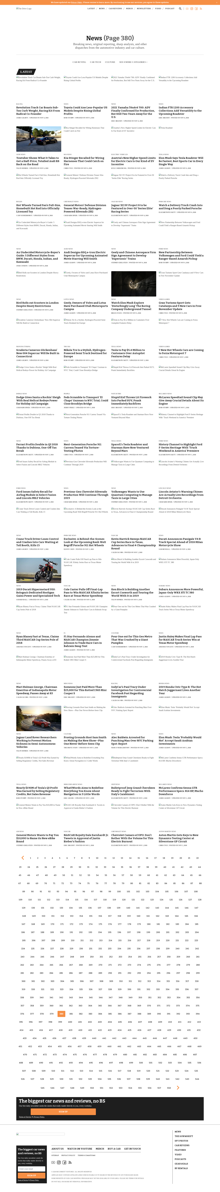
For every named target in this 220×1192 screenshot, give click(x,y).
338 (22, 997)
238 (158, 948)
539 (148, 1079)
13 (122, 858)
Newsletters (144, 9)
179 (139, 924)
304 (62, 981)
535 (109, 1079)
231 (90, 948)
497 (111, 1063)
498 (121, 1063)
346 (101, 997)
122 (142, 900)
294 (149, 973)
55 (106, 875)
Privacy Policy (76, 2)
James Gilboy (22, 118)
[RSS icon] (70, 1162)
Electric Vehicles (119, 154)
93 (58, 891)
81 (140, 883)
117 (95, 900)
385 (110, 1014)
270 (100, 965)
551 (101, 1088)
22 (197, 858)
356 (198, 997)
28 (63, 867)
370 (149, 1006)
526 (23, 1079)
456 (70, 1046)
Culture (110, 62)
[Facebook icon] (64, 1162)
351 (150, 997)
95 (75, 891)
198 (138, 932)
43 (190, 867)
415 (31, 1030)
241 (187, 948)
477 (95, 1054)
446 (155, 1038)
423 (110, 1030)
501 (150, 1063)
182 (167, 924)
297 (178, 973)
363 (80, 1006)
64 (182, 875)
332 (148, 989)
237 (148, 948)
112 (48, 900)
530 (61, 1079)
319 (23, 989)
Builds (19, 202)
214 (110, 940)
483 (155, 1054)
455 (60, 1046)
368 (129, 1006)
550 (92, 1088)
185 (196, 924)
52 (80, 875)
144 (167, 908)
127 (190, 900)
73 (71, 883)
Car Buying (79, 62)
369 (139, 1006)
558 (169, 1088)
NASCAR (114, 535)
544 (197, 1079)
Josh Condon (22, 266)
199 (148, 932)
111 (39, 900)
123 (152, 900)
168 (33, 924)
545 (42, 1088)
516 (110, 1071)
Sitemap (55, 1155)
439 (84, 1038)
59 (140, 875)
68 (28, 883)
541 (167, 1079)
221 (177, 940)
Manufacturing (23, 346)
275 (149, 965)
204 (197, 932)
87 (191, 883)
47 (37, 875)
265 (51, 965)
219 (158, 940)
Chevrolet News (71, 202)
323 (61, 989)
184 (187, 924)
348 (120, 997)
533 (90, 1079)
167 (23, 924)
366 (110, 1006)
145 (177, 908)
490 (41, 1063)
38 (147, 867)
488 (21, 1063)
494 (81, 1063)
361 (61, 1006)
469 (199, 1046)
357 (22, 1006)
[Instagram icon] (59, 1162)
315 (168, 981)
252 (111, 957)
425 (129, 1030)
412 (189, 1022)
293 (139, 973)
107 (186, 891)
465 (159, 1046)
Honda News (164, 683)
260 (188, 957)
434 (35, 1038)
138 (109, 908)
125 (171, 900)
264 (42, 965)
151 (52, 916)
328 (110, 989)
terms (131, 1178)
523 (177, 1071)
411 (179, 1022)
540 (158, 1079)
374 (188, 1006)
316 (177, 981)
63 (174, 875)
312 (139, 981)
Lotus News (69, 299)
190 (62, 932)
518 (129, 1071)
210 (72, 940)
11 (105, 858)
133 (61, 908)
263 (32, 965)
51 (72, 875)
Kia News (68, 154)
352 (159, 997)
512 (72, 1071)
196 (119, 932)
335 (177, 989)
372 (168, 1006)
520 (148, 1071)
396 (31, 1022)
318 (196, 981)
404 (110, 1022)
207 (43, 940)
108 (196, 891)
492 (61, 1063)
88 (200, 883)
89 (23, 891)
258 (168, 957)
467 (179, 1046)
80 (131, 883)
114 (67, 900)
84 (165, 883)
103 (147, 891)
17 (155, 858)
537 (128, 1079)
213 (100, 940)
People (67, 394)
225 (33, 948)
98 (101, 891)
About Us (57, 1148)
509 (43, 1071)
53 (89, 875)
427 (149, 1030)
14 (130, 858)
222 (186, 940)
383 (90, 1014)
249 (82, 957)
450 (195, 1038)
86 (183, 883)
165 (186, 916)
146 (186, 908)
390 (159, 1014)
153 (71, 916)
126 (180, 900)
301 (33, 981)
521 (158, 1071)
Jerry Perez (69, 408)
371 (158, 1006)
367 (119, 1006)
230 (81, 948)
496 (101, 1063)
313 (149, 981)
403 (100, 1022)
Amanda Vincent (23, 647)
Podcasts (180, 1159)
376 (22, 1014)
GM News (20, 831)
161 (148, 916)
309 (111, 981)
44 (199, 867)
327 (100, 989)
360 (51, 1006)
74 (79, 883)
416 (41, 1030)
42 (182, 867)
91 (41, 891)
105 (167, 891)
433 (24, 1038)
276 (159, 965)
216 (129, 940)
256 (149, 957)
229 (71, 948)
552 (111, 1088)
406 (130, 1022)
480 (125, 1054)
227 (52, 948)
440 (94, 1038)
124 (161, 900)
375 (197, 1006)
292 (129, 973)
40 (164, 867)
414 (21, 1030)
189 (52, 932)
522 (167, 1071)
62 (165, 875)
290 (110, 973)
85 (174, 883)
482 (145, 1054)
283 (41, 973)
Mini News (68, 683)
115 (76, 900)
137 (99, 908)
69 (37, 883)
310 (121, 981)
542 (177, 1079)
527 (32, 1079)
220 (167, 940)
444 (134, 1038)
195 (109, 932)
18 (164, 858)
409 (160, 1022)
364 (90, 1006)
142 (147, 908)
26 (46, 867)
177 (119, 924)
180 (148, 924)
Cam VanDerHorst (24, 215)
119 (114, 900)
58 (131, 875)
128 (199, 900)
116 (86, 900)
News (102, 9)
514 (91, 1071)
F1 (64, 633)
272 (119, 965)
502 (160, 1063)
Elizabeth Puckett (119, 215)
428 (159, 1030)
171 (62, 924)
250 (92, 957)
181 (158, 924)
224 (23, 948)
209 (63, 940)
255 (139, 957)
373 (178, 1006)
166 (196, 916)
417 (51, 1030)
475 (75, 1054)
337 (196, 989)
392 (178, 1014)
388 (139, 1014)
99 (109, 891)
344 (81, 997)
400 (70, 1022)
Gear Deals (181, 1164)
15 (139, 858)
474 (65, 1054)
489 (31, 1063)
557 (159, 1088)
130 (33, 908)
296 (168, 973)
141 (138, 908)
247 (62, 957)
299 (198, 973)
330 (129, 989)
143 (157, 908)
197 (129, 932)
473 (55, 1054)
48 (46, 875)
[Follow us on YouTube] (187, 8)
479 (115, 1054)
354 (178, 997)
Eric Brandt (116, 121)
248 (72, 957)
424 (120, 1030)
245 (42, 957)
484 (165, 1054)
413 (199, 1022)
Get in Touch (132, 1148)
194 (100, 932)
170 (52, 924)
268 (81, 965)
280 (198, 965)
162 (157, 916)
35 (122, 867)
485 (175, 1054)
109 (20, 900)
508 (34, 1071)
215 (120, 940)
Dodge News (21, 394)
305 (72, 981)
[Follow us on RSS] (201, 8)
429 (169, 1030)
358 (32, 1006)
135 (80, 908)
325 (81, 989)
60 (148, 875)
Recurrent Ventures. (65, 1172)
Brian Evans (116, 313)
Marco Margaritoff (120, 748)
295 (158, 973)
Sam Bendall (164, 549)
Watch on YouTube (79, 1148)
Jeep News (115, 784)
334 (167, 989)
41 (173, 867)
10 (97, 858)
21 (189, 858)
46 (28, 875)
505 (189, 1063)
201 (167, 932)
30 (80, 867)
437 (64, 1038)
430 (179, 1030)
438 (74, 1038)
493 (71, 1063)
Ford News (163, 249)
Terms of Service (25, 1117)
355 (188, 997)
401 (80, 1022)
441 (104, 1038)
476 (85, 1054)
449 (185, 1038)
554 (130, 1088)
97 (92, 891)
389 (149, 1014)
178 (129, 924)
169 (43, 924)
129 (23, 908)
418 (61, 1030)
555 (140, 1088)
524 (186, 1071)
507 (24, 1071)
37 (139, 867)
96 (83, 891)
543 (187, 1079)
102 (138, 891)
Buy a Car (114, 1148)
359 (42, 1006)
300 (23, 981)
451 (20, 1046)
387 (129, 1014)
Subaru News (164, 586)
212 (91, 940)
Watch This (116, 394)
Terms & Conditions (86, 1155)
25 (37, 867)
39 (156, 867)
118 (105, 900)
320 (33, 989)
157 (110, 916)
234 (119, 948)
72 (62, 883)
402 (90, 1022)
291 (119, 973)
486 (185, 1054)
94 (66, 891)
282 (32, 973)
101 (128, 891)
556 (149, 1088)
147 (196, 908)
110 (30, 900)
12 (114, 858)
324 (71, 989)
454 (50, 1046)
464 (149, 1046)
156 (100, 916)
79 (123, 883)
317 (187, 981)
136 (90, 908)
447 (165, 1038)
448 (175, 1038)
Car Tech (95, 62)
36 (130, 867)
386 (120, 1014)
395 (21, 1022)
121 (133, 900)
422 (100, 1030)
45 (20, 875)
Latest (91, 9)
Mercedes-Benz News (73, 784)
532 (80, 1079)
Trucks (67, 346)
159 (129, 916)
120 (124, 900)
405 (120, 1022)
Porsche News (165, 202)
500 (141, 1063)
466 (169, 1046)
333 (158, 989)
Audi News (20, 154)
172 (71, 924)
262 (22, 965)
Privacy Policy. (39, 1117)
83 (157, 883)
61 (157, 875)
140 (128, 908)
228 (62, 948)
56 (114, 875)
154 (81, 916)
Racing (19, 104)
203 (187, 932)
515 (100, 1071)
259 (178, 957)
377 (32, 1014)
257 (159, 957)
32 (96, 867)
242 (197, 948)
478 (105, 1054)
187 (33, 932)
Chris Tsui (68, 168)
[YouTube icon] (53, 1162)
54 (97, 875)
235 (129, 948)
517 (119, 1071)
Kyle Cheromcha (118, 168)
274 (139, 965)
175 (100, 924)
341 (51, 997)
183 (177, 924)
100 (119, 891)
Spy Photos (181, 1141)
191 (71, 932)
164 (177, 916)
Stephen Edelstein (119, 263)
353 (169, 997)
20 (181, 858)
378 (42, 1014)
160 (138, 916)
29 (71, 867)
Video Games (164, 299)
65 (191, 875)
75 (88, 883)
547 (62, 1088)
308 (101, 981)
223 (196, 940)
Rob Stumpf (69, 118)
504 (180, 1063)
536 (119, 1079)
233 (109, 948)
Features (180, 1150)
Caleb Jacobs (117, 552)
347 (111, 997)
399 (60, 1022)
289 (100, 973)
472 (45, 1054)
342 (61, 997)
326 (90, 989)
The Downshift (184, 1136)
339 (32, 997)
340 (42, 997)
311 (130, 981)
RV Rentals (181, 1168)
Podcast (169, 9)
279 (188, 965)
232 (100, 948)
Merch (129, 9)
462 (129, 1046)
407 (140, 1022)
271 (110, 965)
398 (50, 1022)
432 (199, 1030)
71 (54, 883)
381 (71, 1014)
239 (167, 948)
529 (52, 1079)
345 (91, 997)
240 (177, 948)
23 (20, 867)
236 (138, 948)
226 (42, 948)
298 (188, 973)
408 (150, 1022)
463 (139, 1046)
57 (123, 875)
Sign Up (63, 1111)
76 (97, 883)
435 (44, 1038)
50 (64, 875)
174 (91, 924)
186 (23, 932)
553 (120, 1088)
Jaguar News (117, 202)
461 (119, 1046)
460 (109, 1046)
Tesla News (164, 154)
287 (80, 973)
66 (200, 875)
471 (35, 1054)
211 (82, 940)
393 (188, 1014)
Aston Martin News (167, 831)
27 (54, 867)
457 (79, 1046)
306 (82, 981)
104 (157, 891)
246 (52, 957)
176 (110, 924)
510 (53, 1071)
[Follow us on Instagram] (191, 8)
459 (99, 1046)
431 (189, 1030)
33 (105, 867)
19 (172, 858)
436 (54, 1038)
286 (71, 973)
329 (119, 989)
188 (42, 932)
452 (30, 1046)
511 (62, 1071)
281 (22, 973)
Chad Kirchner (70, 215)
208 (53, 940)
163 (167, 916)
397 (40, 1022)
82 (148, 883)
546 (52, 1088)
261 (198, 957)
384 (100, 1014)
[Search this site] (180, 8)
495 (91, 1063)
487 (195, 1054)
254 (130, 957)
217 (139, 940)
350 (140, 997)
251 (101, 957)
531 (71, 1079)
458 (89, 1046)
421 (90, 1030)
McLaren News (165, 394)
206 (33, 940)
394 (198, 1014)
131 (42, 908)
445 (145, 1038)
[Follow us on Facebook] (196, 8)
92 (49, 891)
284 (51, 973)
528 (42, 1079)
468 (189, 1046)
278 (178, 965)
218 (148, 940)
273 (129, 965)
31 (88, 867)
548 (72, 1088)
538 (138, 1079)
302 (43, 981)
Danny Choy (69, 549)
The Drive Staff (71, 748)
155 (90, 916)
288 (90, 973)
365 (100, 1006)
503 (170, 1063)
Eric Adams (69, 798)
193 (90, 932)
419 (70, 1030)
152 (62, 916)
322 (52, 989)
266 (61, 965)
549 (82, 1088)
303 (52, 981)
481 (135, 1054)
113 (57, 900)
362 (71, 1006)
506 (199, 1063)
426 (139, 1030)
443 (124, 1038)
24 (29, 867)
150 (43, 916)
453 (40, 1046)
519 (138, 1071)
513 (81, 1071)
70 (45, 883)
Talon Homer (22, 168)
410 (170, 1022)
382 (80, 1014)
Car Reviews (115, 9)
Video (158, 9)
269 (90, 965)
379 (51, 1014)
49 (55, 875)
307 (91, 981)
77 (105, 883)
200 (158, 932)
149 (34, 916)
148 (24, 916)
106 (176, 891)
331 (139, 989)
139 (118, 908)
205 (24, 940)
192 (80, 932)
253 (120, 957)
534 (100, 1079)
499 (131, 1063)
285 (61, 973)
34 (113, 867)
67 (19, 883)
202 (177, 932)
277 (168, 965)
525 (196, 1071)
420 (80, 1030)
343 (71, 997)
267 (71, 965)
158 (119, 916)
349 (130, 997)
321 (42, 989)
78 (114, 883)
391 (168, 1014)
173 (81, 924)
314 (158, 981)
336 (187, 989)
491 (51, 1063)
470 (25, 1054)
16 (147, 858)
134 (71, 908)
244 (32, 957)
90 (32, 891)
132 (52, 908)
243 (22, 957)
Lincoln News (165, 488)
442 (114, 1038)
